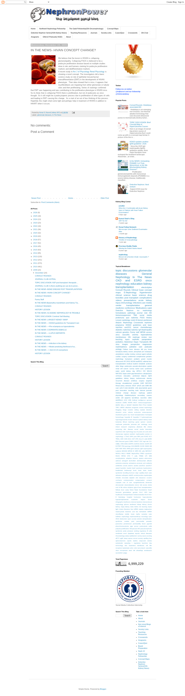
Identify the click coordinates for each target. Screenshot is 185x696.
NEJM (133, 361)
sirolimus (134, 381)
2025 (35, 216)
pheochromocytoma (122, 526)
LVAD (142, 383)
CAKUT (136, 441)
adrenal (118, 461)
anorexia (139, 463)
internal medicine (136, 502)
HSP (120, 448)
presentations (130, 300)
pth (139, 424)
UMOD (122, 407)
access (149, 332)
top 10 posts (138, 432)
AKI (150, 313)
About (68, 37)
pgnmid (149, 524)
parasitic (149, 521)
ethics (125, 487)
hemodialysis (121, 313)
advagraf (125, 461)
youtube (136, 383)
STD (128, 456)
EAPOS (136, 444)
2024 (35, 219)
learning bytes (147, 507)
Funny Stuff (39, 300)
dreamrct (118, 412)
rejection (119, 327)
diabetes (119, 330)
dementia (149, 482)
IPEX (124, 448)
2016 (35, 246)
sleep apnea (128, 538)
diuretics (149, 410)
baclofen (123, 468)
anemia (135, 335)
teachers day (147, 543)
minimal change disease (126, 393)
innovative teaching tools (129, 390)
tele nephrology (128, 432)
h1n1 (141, 492)
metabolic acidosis (145, 364)
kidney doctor (147, 504)
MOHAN (124, 451)
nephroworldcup (135, 516)
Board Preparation (142, 647)
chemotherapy (146, 327)
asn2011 (127, 327)
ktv (140, 507)
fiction (132, 490)
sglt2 (121, 538)
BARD (150, 439)
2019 (35, 236)
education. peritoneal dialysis (135, 376)
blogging (118, 410)
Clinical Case (138, 290)
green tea (126, 414)
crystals (142, 410)
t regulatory (136, 543)
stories (149, 541)
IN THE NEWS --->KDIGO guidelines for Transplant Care (57, 323)
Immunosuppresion (123, 315)
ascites (136, 465)
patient (149, 393)
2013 (35, 257)
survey (132, 368)
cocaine (149, 478)
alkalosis (128, 407)
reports (137, 533)
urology (119, 349)
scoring (149, 536)
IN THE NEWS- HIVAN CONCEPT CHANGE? (52, 293)
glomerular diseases (44, 115)
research (124, 427)
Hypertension (146, 292)
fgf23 (150, 376)
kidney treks (129, 507)
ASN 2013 (127, 439)
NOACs (118, 453)
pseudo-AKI (136, 528)
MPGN (142, 332)
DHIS (126, 444)
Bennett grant (124, 441)
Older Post (105, 198)
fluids (136, 490)
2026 (35, 213)
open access (132, 519)
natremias (127, 330)
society (140, 538)
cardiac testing (129, 354)
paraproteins (147, 339)
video (150, 398)
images (125, 344)
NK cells (142, 451)
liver (132, 509)
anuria (125, 465)
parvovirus (119, 524)
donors (140, 320)
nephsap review (140, 337)
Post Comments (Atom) (50, 202)
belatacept (128, 470)
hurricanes (137, 497)
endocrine (137, 412)
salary (127, 536)
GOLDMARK (135, 446)
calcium (119, 332)
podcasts (148, 347)
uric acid (145, 432)
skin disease (128, 429)
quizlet (149, 366)
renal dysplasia (128, 533)
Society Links (106, 33)
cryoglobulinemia (138, 482)
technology (119, 545)
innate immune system (135, 419)
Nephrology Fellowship (142, 655)
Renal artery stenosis (123, 386)
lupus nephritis (132, 339)
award (118, 468)
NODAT (129, 405)
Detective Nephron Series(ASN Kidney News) (49, 33)
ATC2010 (127, 361)
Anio (140, 439)
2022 (35, 226)
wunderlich (119, 553)
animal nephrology (145, 407)
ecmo (124, 412)
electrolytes (146, 287)
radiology (144, 424)
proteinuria (120, 318)
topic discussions (126, 270)
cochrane (119, 480)
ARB (129, 400)
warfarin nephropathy (137, 434)
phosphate (137, 351)
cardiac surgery (121, 356)
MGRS (118, 405)
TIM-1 (117, 407)
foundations (143, 490)
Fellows (125, 349)
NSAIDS (135, 405)
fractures (118, 492)
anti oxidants (147, 463)
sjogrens (128, 398)
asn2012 (142, 465)
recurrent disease (122, 381)
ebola (150, 485)
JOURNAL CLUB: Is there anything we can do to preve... (57, 286)
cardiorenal (131, 356)
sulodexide (119, 543)
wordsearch (148, 550)
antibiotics (119, 465)
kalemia (135, 330)
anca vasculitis (123, 335)
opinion (142, 422)
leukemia (119, 422)
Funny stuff (134, 332)
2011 (35, 263)
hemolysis (148, 414)
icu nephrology (144, 310)
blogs (124, 410)
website (149, 354)
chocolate (125, 478)
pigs (131, 526)
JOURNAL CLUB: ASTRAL (45, 279)
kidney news (148, 419)
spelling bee (148, 538)
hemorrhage (120, 417)
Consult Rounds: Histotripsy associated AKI (140, 106)
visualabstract (127, 383)
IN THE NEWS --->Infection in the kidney (50, 343)
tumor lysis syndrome (143, 368)
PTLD (144, 405)
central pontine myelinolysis (143, 475)
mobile (127, 514)
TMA (135, 315)
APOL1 (138, 371)
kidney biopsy (129, 378)
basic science (139, 295)
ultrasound (119, 361)
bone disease (134, 349)
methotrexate (140, 378)
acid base (147, 325)
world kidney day (128, 371)
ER (151, 444)
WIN (150, 456)
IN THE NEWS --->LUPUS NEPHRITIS (50, 333)
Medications (141, 308)
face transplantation (145, 487)
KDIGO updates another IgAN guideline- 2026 (139, 143)
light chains (119, 509)
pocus (136, 526)
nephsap (142, 393)
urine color (133, 548)
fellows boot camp (122, 490)
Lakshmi (118, 451)
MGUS (149, 371)
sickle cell (119, 398)
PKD (140, 405)
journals (149, 390)
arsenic (130, 465)
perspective (135, 344)
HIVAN (130, 402)
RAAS (118, 456)
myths (138, 514)
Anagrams (35, 37)
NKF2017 (148, 451)
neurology (144, 516)
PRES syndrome (146, 453)
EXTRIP (118, 446)
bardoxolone (147, 468)
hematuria (119, 351)
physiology (119, 395)
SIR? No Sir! (123, 221)
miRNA (149, 511)
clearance (142, 478)
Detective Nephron (124, 310)
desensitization (129, 485)
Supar (125, 373)
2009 (35, 270)
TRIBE (141, 456)
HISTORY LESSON (42, 310)
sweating (127, 543)
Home (33, 29)
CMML (118, 444)
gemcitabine (127, 492)
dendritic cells (133, 388)
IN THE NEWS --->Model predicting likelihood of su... (55, 347)
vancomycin (141, 548)
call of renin (123, 388)
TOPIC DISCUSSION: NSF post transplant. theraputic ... (56, 283)
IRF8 (128, 448)
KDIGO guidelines (133, 325)
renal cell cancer (122, 368)
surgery (141, 381)
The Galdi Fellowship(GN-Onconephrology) (86, 29)
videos (119, 300)
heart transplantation (138, 414)
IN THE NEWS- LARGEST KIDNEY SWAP (51, 320)
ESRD (125, 402)
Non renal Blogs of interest (144, 625)
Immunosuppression (145, 402)
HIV (144, 371)
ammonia (119, 463)
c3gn (136, 473)
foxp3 (150, 490)
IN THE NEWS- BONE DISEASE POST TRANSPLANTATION (58, 289)
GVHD (142, 446)
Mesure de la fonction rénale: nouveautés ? (134, 257)
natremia (134, 318)
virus (117, 550)
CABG (131, 441)
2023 (35, 223)
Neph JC (141, 651)
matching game (133, 422)
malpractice (148, 509)
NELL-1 (123, 405)
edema (130, 412)
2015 (35, 250)
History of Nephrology (128, 238)
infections (137, 303)
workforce (119, 400)
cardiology (126, 320)
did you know (146, 349)
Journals (93, 33)
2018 (35, 240)
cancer (135, 327)
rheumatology (120, 536)
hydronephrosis (146, 417)
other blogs (120, 366)
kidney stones (128, 351)
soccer (135, 538)
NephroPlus (135, 453)
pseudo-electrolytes (140, 366)
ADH (121, 439)
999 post (140, 436)
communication (129, 480)
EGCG (142, 444)
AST (133, 439)
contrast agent (141, 354)
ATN (136, 439)
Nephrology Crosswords (133, 323)
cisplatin (132, 478)
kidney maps (120, 507)
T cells (134, 456)
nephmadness (121, 347)
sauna (144, 536)
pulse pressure (128, 531)
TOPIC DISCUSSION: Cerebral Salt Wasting (52, 316)
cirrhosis (119, 376)
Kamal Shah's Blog (126, 219)
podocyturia (143, 526)
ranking (136, 531)
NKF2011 (119, 373)
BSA (117, 441)
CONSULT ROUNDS (43, 276)
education (137, 283)
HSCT (135, 402)
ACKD (146, 436)
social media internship (143, 429)
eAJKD (122, 206)
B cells (145, 439)
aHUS (139, 386)
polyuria (118, 528)
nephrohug (123, 255)
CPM (122, 444)
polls (150, 526)
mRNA (136, 509)
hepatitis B (128, 417)
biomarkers (138, 373)
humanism (128, 359)
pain (132, 521)
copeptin (118, 482)
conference (130, 308)
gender (135, 492)
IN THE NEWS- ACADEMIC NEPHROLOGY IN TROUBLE (57, 313)
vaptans (126, 434)
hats (150, 492)
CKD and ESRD (129, 280)
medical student (132, 364)
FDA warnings (126, 446)
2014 (35, 253)
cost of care (127, 482)
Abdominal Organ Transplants (136, 342)
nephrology (125, 516)
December (39, 273)
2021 (35, 229)
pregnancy (120, 325)
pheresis (134, 424)
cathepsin (125, 475)
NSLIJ (123, 453)
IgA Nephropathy (145, 330)
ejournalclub (143, 388)
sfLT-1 (118, 538)
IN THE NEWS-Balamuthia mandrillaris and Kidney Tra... (57, 303)
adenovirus (148, 458)
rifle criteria (148, 427)
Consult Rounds (123, 290)
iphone (126, 504)
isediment (133, 504)
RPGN (123, 456)
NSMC (128, 453)
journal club (142, 313)
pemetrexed (128, 524)
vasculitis (149, 548)
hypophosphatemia (122, 499)
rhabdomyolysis (130, 395)
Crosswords (132, 33)
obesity (149, 378)
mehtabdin (142, 511)
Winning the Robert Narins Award (130, 248)
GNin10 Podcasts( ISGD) (52, 37)
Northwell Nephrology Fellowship (52, 29)
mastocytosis (120, 511)
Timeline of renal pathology (128, 240)
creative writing (133, 410)
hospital (129, 497)
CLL (150, 441)
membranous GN (123, 337)
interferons (127, 502)
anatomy (125, 463)
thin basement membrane (134, 545)
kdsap (139, 504)
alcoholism (132, 461)
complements (141, 356)
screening (119, 429)
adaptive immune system (135, 458)
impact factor (146, 499)
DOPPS (131, 444)
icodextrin (134, 499)
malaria (141, 509)
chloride (118, 478)
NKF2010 (148, 383)
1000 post (133, 436)
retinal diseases (146, 533)
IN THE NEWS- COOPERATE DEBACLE (51, 330)
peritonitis (126, 424)
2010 (35, 267)
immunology (126, 303)
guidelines (119, 378)
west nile (132, 550)
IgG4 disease (135, 448)
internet (142, 390)
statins (135, 541)
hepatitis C (137, 417)
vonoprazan (124, 550)
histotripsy (121, 497)
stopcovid (142, 541)
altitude (149, 461)
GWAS (147, 446)
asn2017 (149, 465)
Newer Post (35, 198)
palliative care (135, 347)
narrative (144, 514)
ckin (137, 478)
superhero (119, 432)
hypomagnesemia (121, 419)
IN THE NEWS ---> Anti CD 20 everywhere (51, 350)
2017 (35, 243)
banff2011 (139, 361)
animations (132, 463)
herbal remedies (139, 494)
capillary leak (143, 473)
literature (127, 509)
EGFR (147, 444)
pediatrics (119, 342)
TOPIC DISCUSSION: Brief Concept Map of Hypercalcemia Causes (140, 124)
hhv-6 (146, 494)
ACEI (125, 400)
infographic (119, 502)
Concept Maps (113, 29)
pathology (131, 313)
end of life (119, 487)
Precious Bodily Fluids (128, 246)
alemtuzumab (141, 461)
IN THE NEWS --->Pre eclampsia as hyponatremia (54, 327)
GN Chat (144, 33)
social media (146, 315)
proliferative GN (126, 528)
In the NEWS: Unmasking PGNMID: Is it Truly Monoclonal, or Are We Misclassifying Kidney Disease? (139, 165)
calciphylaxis (147, 373)
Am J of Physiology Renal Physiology (88, 72)
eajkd (149, 308)
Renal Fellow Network (127, 227)
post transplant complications (138, 298)
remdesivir (119, 533)
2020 (35, 233)
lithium (125, 422)
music (133, 514)
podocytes (128, 366)
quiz (127, 318)
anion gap (130, 373)
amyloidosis (120, 354)
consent (149, 480)
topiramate (126, 548)
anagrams (135, 407)
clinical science (123, 295)
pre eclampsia (147, 351)
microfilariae (119, 514)
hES (145, 492)
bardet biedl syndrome (135, 468)
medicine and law (131, 511)
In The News (56, 115)
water (118, 371)
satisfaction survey (136, 536)
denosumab (120, 485)
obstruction (123, 519)
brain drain (142, 470)
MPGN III (131, 451)
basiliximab (119, 470)
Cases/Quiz (119, 33)
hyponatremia (146, 335)
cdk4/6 (130, 475)
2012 (35, 260)
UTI (146, 456)
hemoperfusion (128, 494)
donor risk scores (141, 485)
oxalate (126, 521)
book (134, 470)
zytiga (125, 553)
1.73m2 (126, 436)
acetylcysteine (120, 458)
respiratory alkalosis (135, 427)
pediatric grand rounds (143, 359)
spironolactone (120, 541)
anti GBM (145, 386)
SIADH (149, 405)
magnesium (147, 344)
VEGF (134, 386)
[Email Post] (73, 112)
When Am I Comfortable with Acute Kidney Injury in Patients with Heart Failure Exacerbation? (133, 210)
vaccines (143, 398)
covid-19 (134, 320)
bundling (126, 473)
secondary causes (144, 395)
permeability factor (139, 524)
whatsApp (139, 550)
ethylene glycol (133, 487)
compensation (140, 480)
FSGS (142, 318)
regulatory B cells (146, 531)
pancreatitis (140, 521)
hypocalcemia (147, 497)
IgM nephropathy (146, 448)
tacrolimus (135, 398)
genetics (126, 332)
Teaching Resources (79, 33)
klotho (136, 507)
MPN (136, 451)
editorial (145, 361)
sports (129, 541)
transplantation (133, 305)
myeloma (148, 323)
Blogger (103, 689)
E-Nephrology (130, 292)
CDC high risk (144, 441)
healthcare (119, 494)
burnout (131, 473)
